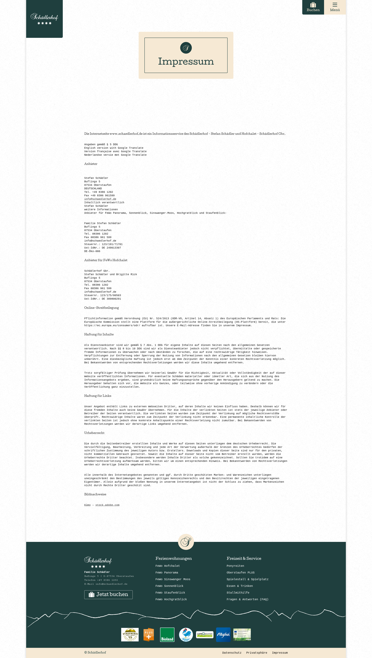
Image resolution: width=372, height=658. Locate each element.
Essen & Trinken (240, 586)
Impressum (280, 653)
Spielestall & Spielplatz (248, 579)
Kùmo (87, 505)
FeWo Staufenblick (170, 592)
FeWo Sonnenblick (169, 586)
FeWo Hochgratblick (171, 599)
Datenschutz (232, 653)
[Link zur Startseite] (44, 19)
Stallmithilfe (238, 592)
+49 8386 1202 (107, 580)
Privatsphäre (256, 653)
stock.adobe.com (107, 505)
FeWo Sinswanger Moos (172, 579)
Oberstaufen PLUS (241, 572)
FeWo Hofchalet (167, 566)
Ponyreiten (235, 566)
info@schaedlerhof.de (100, 199)
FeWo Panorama (166, 572)
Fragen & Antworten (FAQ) (248, 599)
